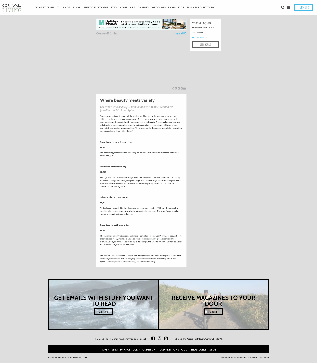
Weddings (158, 7)
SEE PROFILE (205, 44)
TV (58, 7)
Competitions (44, 7)
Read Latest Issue (203, 349)
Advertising (109, 349)
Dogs (172, 7)
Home (123, 7)
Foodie (103, 7)
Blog (76, 7)
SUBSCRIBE (304, 7)
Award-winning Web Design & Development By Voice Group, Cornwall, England (245, 357)
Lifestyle (89, 7)
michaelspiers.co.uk (199, 37)
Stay (114, 7)
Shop (66, 7)
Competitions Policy (174, 349)
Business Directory (200, 7)
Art (132, 7)
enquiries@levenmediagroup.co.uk (130, 339)
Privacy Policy (130, 349)
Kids (181, 7)
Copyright (149, 349)
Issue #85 (179, 33)
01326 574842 (104, 339)
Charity (143, 7)
